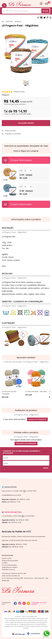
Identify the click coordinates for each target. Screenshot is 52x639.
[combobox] (26, 11)
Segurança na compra (10, 567)
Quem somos (7, 558)
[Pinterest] (24, 604)
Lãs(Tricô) (9, 21)
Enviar (45, 468)
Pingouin (5, 95)
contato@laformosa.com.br (11, 495)
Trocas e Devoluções (9, 565)
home (3, 21)
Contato (4, 563)
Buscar (45, 11)
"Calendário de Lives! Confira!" (38, 603)
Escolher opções (26, 123)
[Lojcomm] (33, 633)
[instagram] (19, 604)
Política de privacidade (10, 561)
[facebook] (15, 604)
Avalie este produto (37, 419)
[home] (19, 3)
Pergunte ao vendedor (26, 443)
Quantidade (34, 170)
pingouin (18, 21)
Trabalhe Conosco (8, 569)
